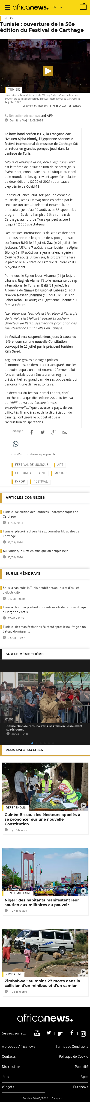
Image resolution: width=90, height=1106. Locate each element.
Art (60, 465)
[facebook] (72, 1033)
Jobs (5, 1077)
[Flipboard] (60, 1033)
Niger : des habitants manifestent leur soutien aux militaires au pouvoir (42, 902)
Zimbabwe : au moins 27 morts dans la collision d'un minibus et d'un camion (42, 983)
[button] (48, 71)
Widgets (8, 1087)
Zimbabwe (14, 974)
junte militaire (18, 893)
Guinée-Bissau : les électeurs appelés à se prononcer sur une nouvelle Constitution (42, 819)
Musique (61, 473)
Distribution (11, 1067)
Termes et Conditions (72, 1047)
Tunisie (14, 89)
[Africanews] (30, 7)
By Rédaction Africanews (22, 116)
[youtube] (37, 1033)
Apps (84, 1077)
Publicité (81, 1067)
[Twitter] (49, 1033)
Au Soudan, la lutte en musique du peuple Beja (35, 551)
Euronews (80, 1087)
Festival (41, 481)
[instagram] (83, 1033)
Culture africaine (30, 473)
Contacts (9, 1057)
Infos (8, 18)
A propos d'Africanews (18, 1047)
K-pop (20, 481)
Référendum (16, 808)
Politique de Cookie (73, 1057)
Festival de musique (31, 465)
